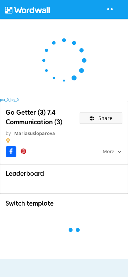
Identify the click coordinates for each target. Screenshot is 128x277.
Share (104, 118)
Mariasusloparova (34, 133)
